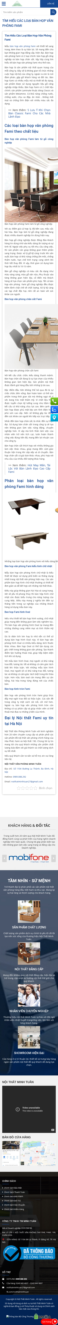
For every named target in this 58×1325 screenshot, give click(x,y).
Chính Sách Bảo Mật (13, 1187)
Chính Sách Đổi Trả (12, 1200)
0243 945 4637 (22, 1283)
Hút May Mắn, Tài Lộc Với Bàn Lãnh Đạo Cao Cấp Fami (29, 468)
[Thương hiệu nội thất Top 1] (17, 2)
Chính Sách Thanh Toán (14, 1192)
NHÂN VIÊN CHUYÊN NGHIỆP (29, 1011)
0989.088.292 (19, 776)
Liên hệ (50, 3)
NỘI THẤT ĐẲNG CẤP (29, 969)
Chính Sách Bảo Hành (13, 1196)
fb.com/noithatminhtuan (18, 1291)
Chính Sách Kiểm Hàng (14, 1209)
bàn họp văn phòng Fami (23, 46)
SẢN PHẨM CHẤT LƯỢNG (29, 927)
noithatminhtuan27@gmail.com (27, 781)
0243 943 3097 (36, 1283)
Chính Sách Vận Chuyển (14, 1205)
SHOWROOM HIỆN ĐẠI (29, 1053)
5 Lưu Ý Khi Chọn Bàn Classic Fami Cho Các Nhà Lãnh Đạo (29, 113)
